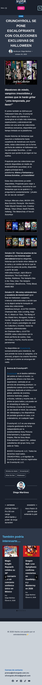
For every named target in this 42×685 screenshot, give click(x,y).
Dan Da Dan (10, 475)
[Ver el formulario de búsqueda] (40, 8)
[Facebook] (13, 681)
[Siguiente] (36, 577)
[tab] (16, 610)
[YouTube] (29, 681)
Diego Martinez (26, 51)
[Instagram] (21, 681)
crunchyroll (24, 471)
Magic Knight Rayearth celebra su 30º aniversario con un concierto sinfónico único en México (10, 576)
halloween (21, 475)
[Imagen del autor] (11, 51)
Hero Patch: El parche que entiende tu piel (30, 509)
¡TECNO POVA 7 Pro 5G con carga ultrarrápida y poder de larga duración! (11, 514)
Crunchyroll (25, 348)
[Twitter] (17, 681)
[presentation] (10, 551)
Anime (21, 16)
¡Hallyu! (21, 8)
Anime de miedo (12, 471)
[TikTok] (25, 681)
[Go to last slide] (5, 577)
